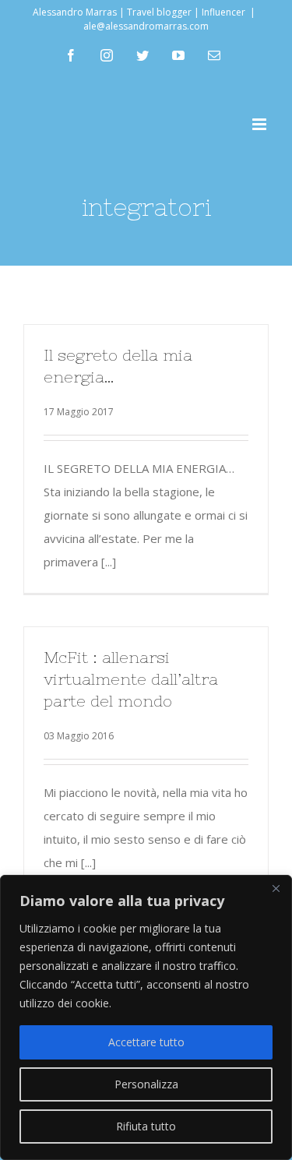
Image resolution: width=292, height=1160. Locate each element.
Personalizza (146, 1084)
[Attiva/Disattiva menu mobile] (260, 124)
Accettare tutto (146, 1042)
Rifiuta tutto (146, 1126)
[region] (146, 1017)
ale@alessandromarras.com (146, 26)
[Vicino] (275, 888)
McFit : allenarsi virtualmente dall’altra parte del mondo (131, 679)
